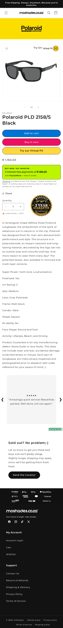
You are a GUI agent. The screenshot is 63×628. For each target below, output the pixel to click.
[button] (6, 12)
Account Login (14, 540)
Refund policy (34, 620)
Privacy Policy (14, 594)
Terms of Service (16, 601)
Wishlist (11, 554)
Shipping (6, 181)
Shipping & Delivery (18, 587)
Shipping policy (42, 625)
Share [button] (8, 193)
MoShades (19, 620)
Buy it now (31, 142)
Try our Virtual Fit (31, 150)
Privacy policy (50, 620)
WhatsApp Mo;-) (56, 621)
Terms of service (24, 625)
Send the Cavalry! (24, 474)
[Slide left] (24, 107)
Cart (8, 547)
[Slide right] (38, 107)
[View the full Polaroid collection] (31, 28)
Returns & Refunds (17, 580)
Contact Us (12, 573)
